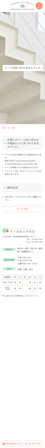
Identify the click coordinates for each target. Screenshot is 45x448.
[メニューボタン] (39, 5)
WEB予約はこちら (13, 444)
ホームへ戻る (22, 209)
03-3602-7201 (34, 444)
